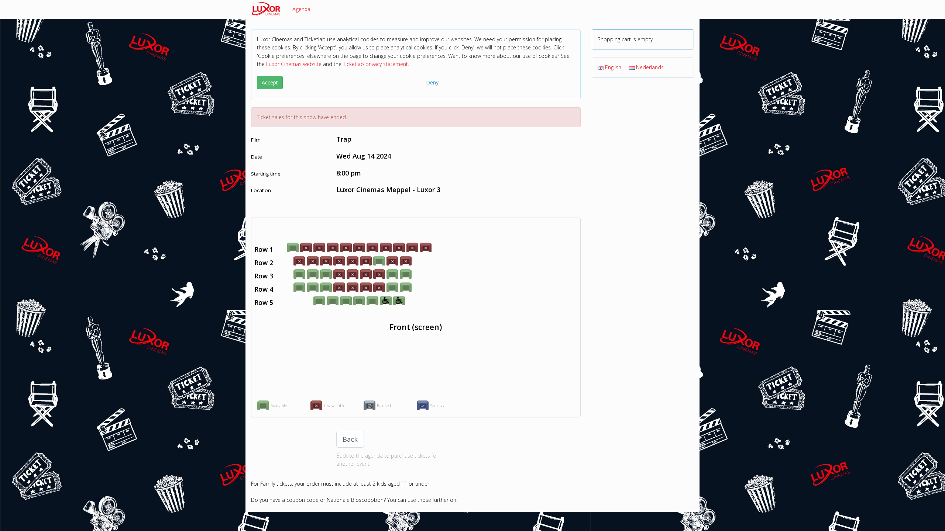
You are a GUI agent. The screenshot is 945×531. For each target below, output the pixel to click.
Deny (432, 82)
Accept (270, 82)
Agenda (301, 9)
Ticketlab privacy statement (375, 63)
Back (350, 439)
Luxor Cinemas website (294, 63)
